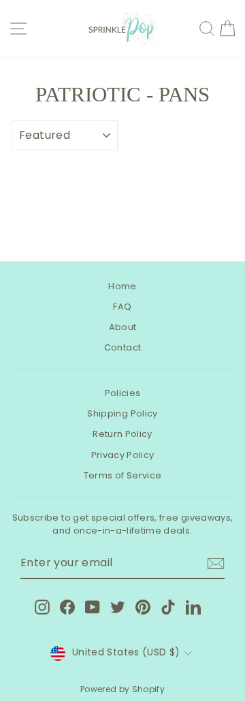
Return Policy (122, 434)
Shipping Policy (122, 413)
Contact (122, 347)
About (123, 327)
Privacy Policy (122, 455)
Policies (123, 393)
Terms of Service (123, 475)
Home (122, 286)
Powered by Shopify (122, 689)
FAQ (122, 306)
